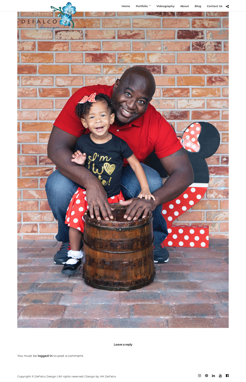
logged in (45, 356)
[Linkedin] (213, 376)
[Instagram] (199, 376)
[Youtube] (220, 376)
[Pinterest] (206, 376)
